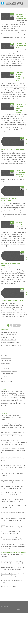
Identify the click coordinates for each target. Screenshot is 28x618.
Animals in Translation (8, 493)
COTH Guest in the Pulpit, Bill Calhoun (14, 143)
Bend (12, 392)
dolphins (13, 394)
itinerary (3, 395)
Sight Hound (4, 505)
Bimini (17, 392)
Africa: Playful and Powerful (9, 332)
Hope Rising (4, 480)
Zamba (3, 525)
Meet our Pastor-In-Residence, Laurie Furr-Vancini (20, 76)
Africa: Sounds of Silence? (8, 340)
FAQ (2, 365)
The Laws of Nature (7, 538)
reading (22, 397)
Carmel (21, 392)
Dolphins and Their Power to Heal (11, 544)
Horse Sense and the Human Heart (11, 457)
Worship (4, 405)
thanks (13, 403)
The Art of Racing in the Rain (9, 486)
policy (8, 397)
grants (18, 394)
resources (4, 400)
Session (20, 400)
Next (17, 325)
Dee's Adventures (6, 360)
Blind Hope (4, 473)
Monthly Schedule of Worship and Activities (20, 174)
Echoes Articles (5, 363)
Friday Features (5, 368)
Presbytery (13, 397)
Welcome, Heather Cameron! (19, 224)
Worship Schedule (6, 381)
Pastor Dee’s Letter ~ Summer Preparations (14, 194)
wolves (23, 403)
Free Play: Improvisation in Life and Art (12, 448)
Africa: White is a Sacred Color (10, 342)
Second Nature (5, 531)
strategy (8, 403)
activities (4, 392)
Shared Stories (5, 379)
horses (22, 394)
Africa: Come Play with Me (8, 337)
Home (2, 10)
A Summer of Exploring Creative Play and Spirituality (14, 258)
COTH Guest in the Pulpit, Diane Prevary (21, 16)
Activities (4, 355)
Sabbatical (13, 400)
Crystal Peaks (5, 394)
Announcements (6, 358)
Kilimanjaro (9, 395)
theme (18, 403)
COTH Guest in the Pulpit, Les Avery (21, 45)
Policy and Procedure (7, 373)
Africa (9, 391)
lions (23, 395)
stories (3, 403)
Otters (5, 397)
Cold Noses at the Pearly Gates (10, 499)
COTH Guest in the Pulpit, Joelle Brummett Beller (21, 108)
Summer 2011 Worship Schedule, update (14, 295)
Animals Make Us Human (8, 465)
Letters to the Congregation (9, 371)
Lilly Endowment (17, 395)
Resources (4, 376)
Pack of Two (4, 512)
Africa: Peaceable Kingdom (8, 334)
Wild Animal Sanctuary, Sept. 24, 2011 (12, 345)
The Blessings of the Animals (9, 518)
